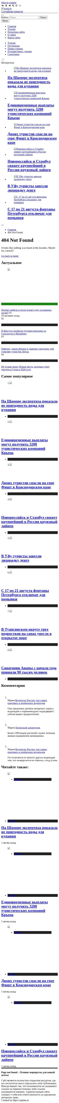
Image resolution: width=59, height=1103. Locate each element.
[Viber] (13, 5)
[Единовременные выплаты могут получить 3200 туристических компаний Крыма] (32, 98)
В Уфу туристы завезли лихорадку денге (28, 188)
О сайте (12, 34)
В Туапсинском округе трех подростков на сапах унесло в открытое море (26, 633)
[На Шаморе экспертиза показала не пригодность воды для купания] (32, 71)
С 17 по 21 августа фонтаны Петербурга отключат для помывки (31, 213)
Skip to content (8, 2)
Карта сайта (14, 37)
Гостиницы (14, 45)
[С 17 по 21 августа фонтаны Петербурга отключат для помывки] (32, 202)
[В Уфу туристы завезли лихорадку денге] (32, 179)
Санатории (13, 54)
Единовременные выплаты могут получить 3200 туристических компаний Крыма (31, 111)
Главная (12, 26)
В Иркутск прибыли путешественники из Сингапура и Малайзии (23, 332)
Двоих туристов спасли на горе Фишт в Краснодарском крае (32, 138)
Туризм (11, 29)
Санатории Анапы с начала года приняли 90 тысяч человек (28, 670)
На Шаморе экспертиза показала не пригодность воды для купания (29, 82)
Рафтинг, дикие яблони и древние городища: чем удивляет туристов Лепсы (27, 350)
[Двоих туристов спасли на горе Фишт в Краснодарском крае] (32, 127)
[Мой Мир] (20, 5)
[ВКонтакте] (2, 5)
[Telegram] (9, 5)
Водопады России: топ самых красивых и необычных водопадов (27, 702)
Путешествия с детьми (20, 51)
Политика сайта (16, 32)
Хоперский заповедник (27, 727)
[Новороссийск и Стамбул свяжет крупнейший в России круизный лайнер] (32, 154)
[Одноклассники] (6, 5)
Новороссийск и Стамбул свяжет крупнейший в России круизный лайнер (29, 165)
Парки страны (15, 48)
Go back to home (9, 256)
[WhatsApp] (16, 5)
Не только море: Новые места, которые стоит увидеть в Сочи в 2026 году (25, 368)
